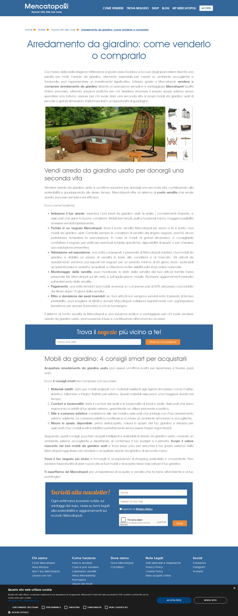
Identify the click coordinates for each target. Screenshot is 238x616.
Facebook (199, 562)
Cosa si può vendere (85, 567)
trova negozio (138, 8)
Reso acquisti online (158, 575)
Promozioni (79, 579)
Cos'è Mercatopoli (43, 562)
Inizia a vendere (82, 562)
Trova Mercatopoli (122, 562)
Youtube (198, 571)
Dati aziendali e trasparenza (163, 562)
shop (155, 8)
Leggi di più (37, 598)
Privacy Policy (144, 509)
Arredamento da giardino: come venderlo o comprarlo (115, 29)
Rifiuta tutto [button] (210, 600)
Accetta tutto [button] (174, 600)
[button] (79, 600)
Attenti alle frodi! (82, 584)
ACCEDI (206, 8)
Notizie (42, 29)
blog (165, 8)
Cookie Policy (154, 571)
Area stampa (40, 567)
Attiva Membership (83, 575)
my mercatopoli (184, 8)
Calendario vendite (84, 571)
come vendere (113, 8)
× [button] (234, 588)
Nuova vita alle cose (63, 29)
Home (28, 29)
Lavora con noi (41, 575)
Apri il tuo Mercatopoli (46, 571)
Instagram (199, 567)
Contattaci (117, 567)
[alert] (119, 600)
